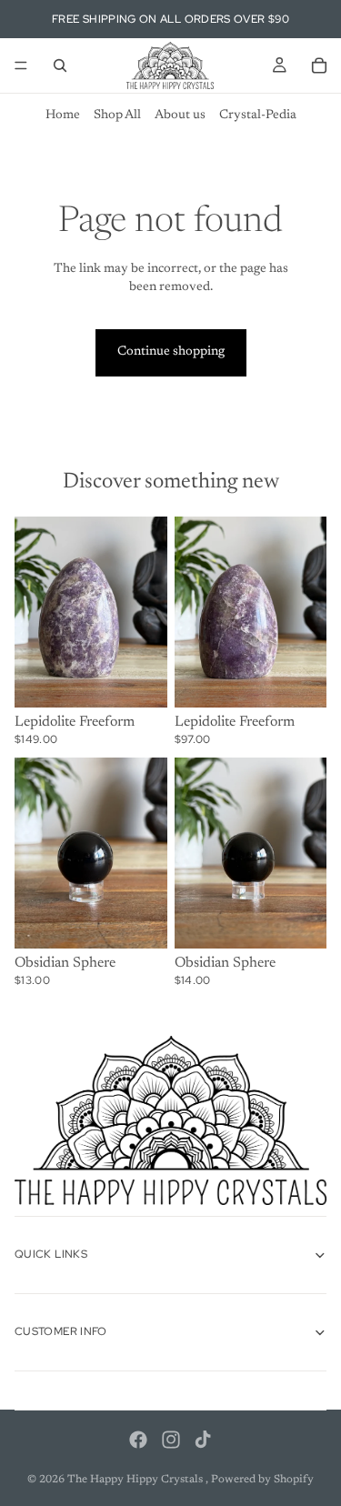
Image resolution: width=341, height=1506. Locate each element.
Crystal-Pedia (257, 115)
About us (180, 115)
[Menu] (21, 65)
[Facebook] (138, 1440)
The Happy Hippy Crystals (136, 1479)
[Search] (60, 65)
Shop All (117, 115)
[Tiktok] (203, 1440)
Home (62, 115)
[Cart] (319, 65)
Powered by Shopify (262, 1479)
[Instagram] (171, 1440)
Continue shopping (171, 352)
